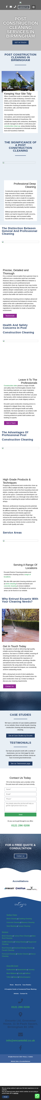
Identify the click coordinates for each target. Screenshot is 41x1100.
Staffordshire (11, 969)
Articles (16, 993)
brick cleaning (11, 583)
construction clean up (12, 126)
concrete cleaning (10, 586)
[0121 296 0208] (20, 1001)
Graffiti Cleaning (8, 942)
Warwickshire (22, 969)
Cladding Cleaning (25, 918)
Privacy (25, 1056)
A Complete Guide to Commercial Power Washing (20, 989)
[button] (3, 888)
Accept (5, 1097)
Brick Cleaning (12, 918)
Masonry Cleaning (27, 922)
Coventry (31, 969)
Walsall (15, 977)
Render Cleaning (23, 954)
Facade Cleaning (8, 950)
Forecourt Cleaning (9, 954)
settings (15, 1093)
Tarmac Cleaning (24, 926)
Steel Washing (12, 926)
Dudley (20, 973)
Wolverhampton (24, 977)
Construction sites (10, 385)
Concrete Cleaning (13, 922)
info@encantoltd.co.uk (20, 1040)
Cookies (30, 1056)
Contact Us (23, 993)
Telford (9, 977)
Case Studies (27, 985)
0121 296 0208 (20, 1007)
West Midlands (11, 973)
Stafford (27, 973)
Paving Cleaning (21, 942)
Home (12, 985)
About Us (18, 985)
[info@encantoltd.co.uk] (20, 1034)
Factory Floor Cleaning (22, 936)
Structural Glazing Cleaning (23, 948)
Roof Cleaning (7, 948)
